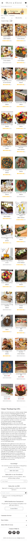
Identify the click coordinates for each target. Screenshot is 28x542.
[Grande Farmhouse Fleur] (7, 276)
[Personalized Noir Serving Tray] (7, 231)
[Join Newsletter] (24, 481)
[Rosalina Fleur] (21, 390)
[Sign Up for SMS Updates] (25, 493)
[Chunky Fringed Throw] (21, 276)
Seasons (6, 15)
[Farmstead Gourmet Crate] (7, 52)
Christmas (13, 428)
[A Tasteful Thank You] (21, 74)
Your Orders (4, 520)
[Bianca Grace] (21, 254)
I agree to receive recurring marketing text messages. (12, 496)
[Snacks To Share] (7, 30)
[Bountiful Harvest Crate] (21, 30)
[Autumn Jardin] (7, 390)
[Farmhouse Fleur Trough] (7, 118)
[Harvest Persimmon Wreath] (7, 163)
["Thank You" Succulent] (21, 231)
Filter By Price (19, 17)
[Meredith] (21, 52)
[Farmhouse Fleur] (21, 118)
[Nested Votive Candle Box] (7, 208)
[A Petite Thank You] (7, 139)
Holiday (9, 441)
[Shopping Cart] (26, 3)
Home (2, 15)
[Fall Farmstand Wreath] (21, 163)
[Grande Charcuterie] (7, 74)
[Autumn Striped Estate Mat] (21, 367)
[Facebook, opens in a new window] (10, 532)
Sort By (3, 17)
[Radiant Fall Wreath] (7, 367)
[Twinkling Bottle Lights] (7, 186)
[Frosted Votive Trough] (21, 96)
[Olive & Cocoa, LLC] (14, 2)
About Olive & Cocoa (7, 525)
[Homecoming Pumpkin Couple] (7, 344)
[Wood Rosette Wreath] (7, 96)
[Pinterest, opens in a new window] (14, 532)
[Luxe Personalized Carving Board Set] (7, 298)
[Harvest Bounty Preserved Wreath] (21, 298)
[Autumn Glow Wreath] (21, 186)
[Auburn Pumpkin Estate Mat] (21, 321)
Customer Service (6, 515)
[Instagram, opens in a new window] (18, 532)
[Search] (27, 6)
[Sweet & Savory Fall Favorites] (21, 344)
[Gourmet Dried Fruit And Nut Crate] (21, 139)
